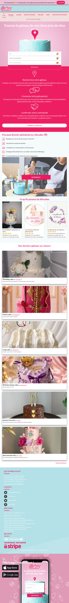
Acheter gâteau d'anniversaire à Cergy (15, 522)
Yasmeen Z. (19, 279)
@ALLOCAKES (12, 500)
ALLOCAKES (11, 496)
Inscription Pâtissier (59, 15)
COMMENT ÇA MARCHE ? (34, 125)
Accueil (11, 15)
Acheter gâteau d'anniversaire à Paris (14, 518)
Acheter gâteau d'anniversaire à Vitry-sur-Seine (17, 527)
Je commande (60, 2)
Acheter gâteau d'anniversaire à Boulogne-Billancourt (19, 520)
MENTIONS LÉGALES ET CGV (12, 515)
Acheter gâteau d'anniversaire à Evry (14, 525)
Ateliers (40, 15)
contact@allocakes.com (14, 492)
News (48, 15)
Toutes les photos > (61, 463)
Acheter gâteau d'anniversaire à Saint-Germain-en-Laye (19, 523)
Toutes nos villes (9, 531)
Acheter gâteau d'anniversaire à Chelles (15, 529)
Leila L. (19, 420)
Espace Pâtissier (29, 15)
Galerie (18, 15)
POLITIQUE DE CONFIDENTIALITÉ (14, 513)
